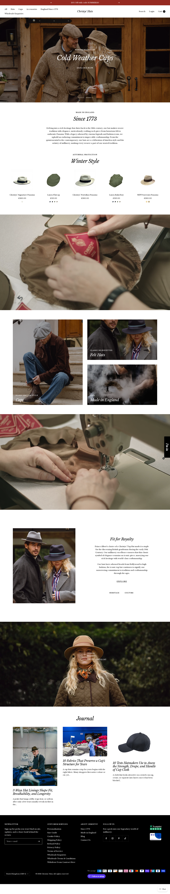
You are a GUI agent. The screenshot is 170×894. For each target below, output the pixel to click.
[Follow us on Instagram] (112, 843)
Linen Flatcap (53, 199)
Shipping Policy (54, 845)
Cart (161, 11)
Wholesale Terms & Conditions (61, 863)
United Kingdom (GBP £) (16, 878)
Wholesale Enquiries (14, 13)
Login (151, 11)
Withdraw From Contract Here (61, 867)
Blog (83, 841)
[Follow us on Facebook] (106, 843)
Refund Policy (53, 848)
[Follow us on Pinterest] (119, 843)
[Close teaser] (163, 458)
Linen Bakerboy (116, 199)
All (6, 9)
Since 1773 (85, 833)
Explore (122, 586)
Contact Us (85, 845)
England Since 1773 (49, 9)
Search (142, 11)
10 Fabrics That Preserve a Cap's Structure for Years (84, 767)
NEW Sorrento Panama (147, 199)
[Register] (39, 846)
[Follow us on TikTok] (125, 843)
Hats (13, 9)
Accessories (31, 9)
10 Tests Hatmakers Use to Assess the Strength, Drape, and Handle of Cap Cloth (134, 771)
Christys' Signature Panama (22, 199)
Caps (20, 9)
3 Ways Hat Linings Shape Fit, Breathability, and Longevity (33, 796)
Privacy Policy (53, 852)
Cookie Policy (53, 841)
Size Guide (52, 837)
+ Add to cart (100, 664)
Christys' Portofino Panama (85, 199)
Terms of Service (55, 856)
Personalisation (54, 833)
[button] (167, 447)
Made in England (88, 837)
